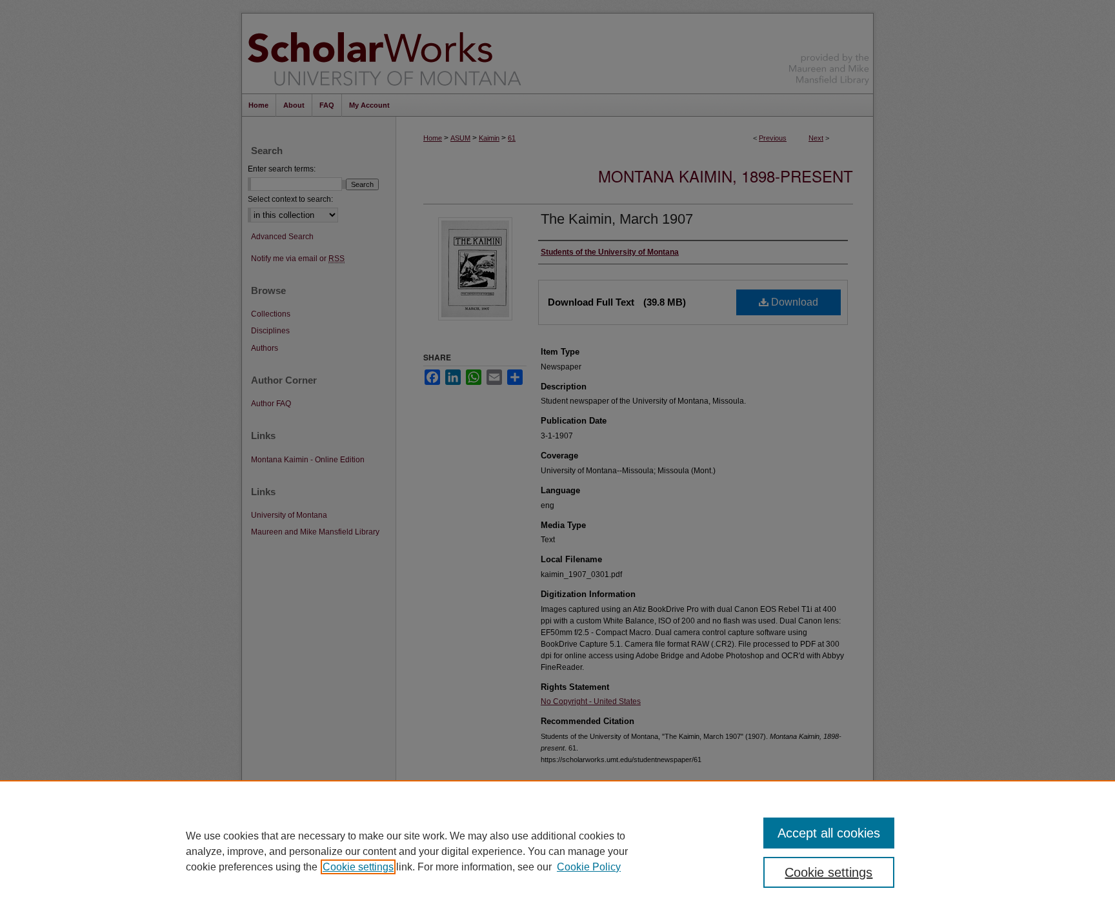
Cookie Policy (589, 866)
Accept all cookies (829, 833)
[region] (557, 851)
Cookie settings (358, 866)
